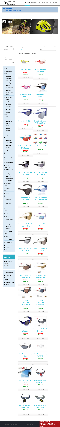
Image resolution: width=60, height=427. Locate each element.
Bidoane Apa (9, 242)
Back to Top (30, 424)
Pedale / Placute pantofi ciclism (9, 92)
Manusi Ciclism (9, 219)
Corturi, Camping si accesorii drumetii (8, 167)
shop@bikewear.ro (8, 261)
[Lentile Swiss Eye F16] (25, 372)
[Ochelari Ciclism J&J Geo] (25, 346)
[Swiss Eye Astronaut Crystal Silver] (40, 164)
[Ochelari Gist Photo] (25, 61)
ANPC (7, 285)
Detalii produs (25, 77)
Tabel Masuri (53, 3)
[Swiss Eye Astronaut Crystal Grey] (25, 164)
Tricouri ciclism (9, 97)
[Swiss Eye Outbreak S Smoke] (40, 321)
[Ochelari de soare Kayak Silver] (40, 397)
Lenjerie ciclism (9, 162)
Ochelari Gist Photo (25, 69)
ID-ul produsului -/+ (23, 49)
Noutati (7, 68)
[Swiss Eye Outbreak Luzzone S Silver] (40, 241)
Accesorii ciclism (10, 245)
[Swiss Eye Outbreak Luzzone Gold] (25, 216)
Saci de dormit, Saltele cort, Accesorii (9, 178)
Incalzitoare (8, 196)
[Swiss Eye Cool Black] (40, 86)
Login (41, 3)
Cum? (46, 3)
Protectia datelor (10, 282)
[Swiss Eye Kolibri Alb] (40, 216)
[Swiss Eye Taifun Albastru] (25, 321)
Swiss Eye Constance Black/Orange (25, 302)
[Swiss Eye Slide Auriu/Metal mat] (40, 267)
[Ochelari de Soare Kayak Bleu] (25, 397)
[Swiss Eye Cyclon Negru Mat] (25, 241)
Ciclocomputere (10, 239)
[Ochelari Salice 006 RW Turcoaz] (25, 138)
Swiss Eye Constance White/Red (40, 302)
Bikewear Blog (9, 272)
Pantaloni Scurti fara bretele (9, 123)
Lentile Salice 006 (40, 146)
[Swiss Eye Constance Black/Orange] (25, 292)
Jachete (7, 138)
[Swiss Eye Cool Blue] (25, 113)
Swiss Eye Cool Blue (25, 121)
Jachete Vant (10, 150)
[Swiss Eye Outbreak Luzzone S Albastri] (40, 189)
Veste (7, 193)
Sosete (7, 216)
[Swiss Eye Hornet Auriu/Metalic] (25, 267)
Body (7, 213)
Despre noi (8, 275)
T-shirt (9, 109)
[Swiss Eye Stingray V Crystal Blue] (40, 113)
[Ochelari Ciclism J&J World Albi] (40, 346)
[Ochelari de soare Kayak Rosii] (40, 372)
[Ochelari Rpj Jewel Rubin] (25, 86)
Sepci (7, 236)
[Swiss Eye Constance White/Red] (40, 292)
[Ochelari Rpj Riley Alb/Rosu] (40, 61)
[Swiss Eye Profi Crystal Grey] (25, 189)
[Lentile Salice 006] (40, 138)
